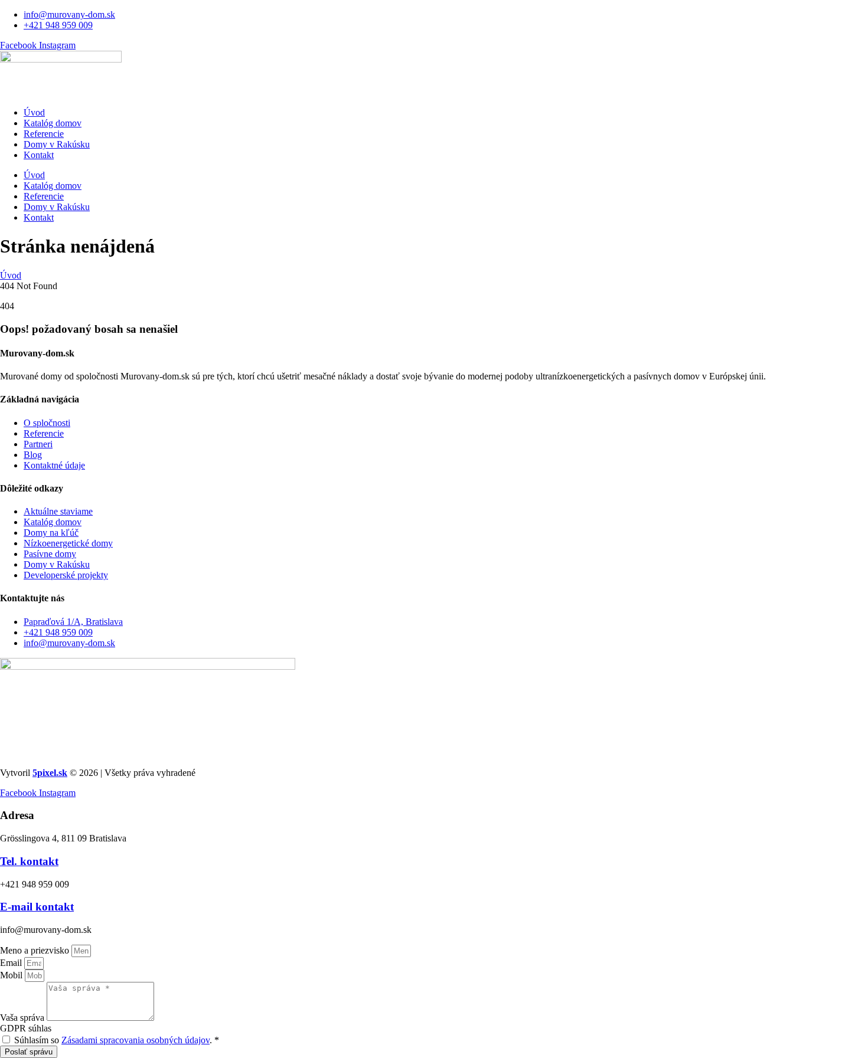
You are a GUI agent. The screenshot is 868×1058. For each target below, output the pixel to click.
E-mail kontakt (37, 906)
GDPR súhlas (25, 1028)
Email (12, 963)
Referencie (44, 134)
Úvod (34, 112)
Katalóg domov (52, 123)
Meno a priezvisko (35, 950)
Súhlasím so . (116, 1040)
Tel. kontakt (29, 861)
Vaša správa (23, 1018)
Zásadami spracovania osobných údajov (135, 1040)
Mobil (12, 975)
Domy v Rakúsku (57, 144)
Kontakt (39, 155)
